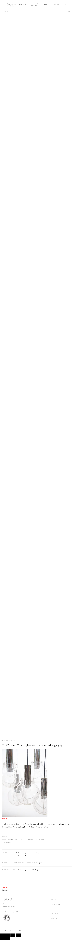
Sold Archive (42, 839)
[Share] (12, 935)
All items (35, 839)
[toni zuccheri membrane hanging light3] (37, 351)
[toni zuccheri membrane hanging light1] (37, 130)
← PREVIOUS (5, 11)
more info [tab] (7, 843)
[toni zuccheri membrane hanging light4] (37, 462)
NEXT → (70, 11)
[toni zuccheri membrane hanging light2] (37, 241)
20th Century (15, 740)
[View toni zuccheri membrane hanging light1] (33, 44)
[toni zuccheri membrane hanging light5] (37, 573)
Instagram (54, 919)
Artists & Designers (56, 904)
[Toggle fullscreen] (7, 935)
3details (11, 4)
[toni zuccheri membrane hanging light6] (37, 684)
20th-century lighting (25, 839)
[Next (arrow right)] (7, 938)
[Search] (65, 5)
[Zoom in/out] (2, 935)
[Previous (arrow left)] (2, 938)
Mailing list (54, 914)
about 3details (55, 909)
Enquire (5, 890)
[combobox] (59, 5)
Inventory (5, 740)
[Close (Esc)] (18, 935)
